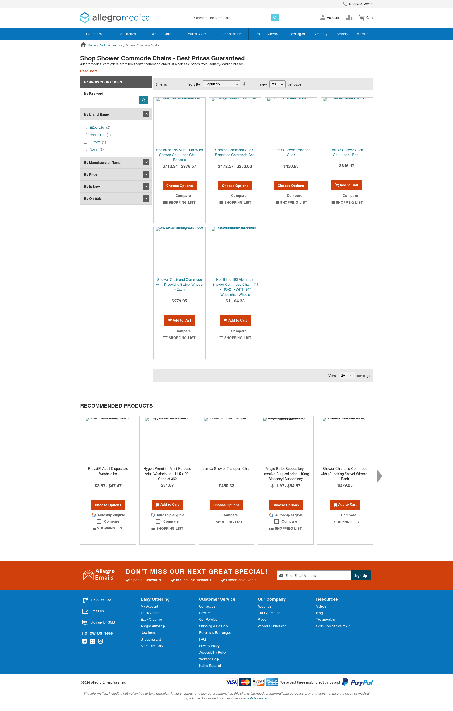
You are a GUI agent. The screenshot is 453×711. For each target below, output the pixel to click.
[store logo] (115, 17)
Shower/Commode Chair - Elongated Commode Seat (235, 152)
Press (262, 619)
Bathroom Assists (111, 45)
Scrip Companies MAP (333, 626)
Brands (342, 33)
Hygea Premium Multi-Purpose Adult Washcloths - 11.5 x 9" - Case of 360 (167, 473)
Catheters (94, 33)
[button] (322, 17)
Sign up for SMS (103, 622)
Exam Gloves (267, 33)
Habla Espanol (210, 665)
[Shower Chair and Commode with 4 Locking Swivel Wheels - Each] (345, 439)
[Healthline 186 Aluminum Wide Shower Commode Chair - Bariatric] (179, 121)
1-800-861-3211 (360, 4)
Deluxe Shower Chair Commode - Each (346, 152)
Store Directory (152, 645)
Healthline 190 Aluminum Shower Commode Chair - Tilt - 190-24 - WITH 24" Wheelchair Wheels (235, 287)
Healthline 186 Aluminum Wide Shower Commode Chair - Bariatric (179, 154)
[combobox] (235, 17)
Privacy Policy (209, 645)
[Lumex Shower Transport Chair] (291, 121)
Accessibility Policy (213, 652)
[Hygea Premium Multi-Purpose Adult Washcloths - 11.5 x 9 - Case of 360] (167, 439)
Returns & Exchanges (215, 632)
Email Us (97, 610)
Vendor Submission (272, 626)
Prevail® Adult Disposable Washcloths (108, 471)
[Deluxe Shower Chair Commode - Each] (347, 121)
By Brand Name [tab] (96, 114)
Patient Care (197, 33)
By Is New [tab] (92, 186)
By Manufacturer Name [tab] (102, 162)
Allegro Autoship (153, 626)
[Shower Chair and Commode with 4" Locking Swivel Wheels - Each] (179, 250)
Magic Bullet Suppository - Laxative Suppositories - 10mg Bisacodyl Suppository (285, 473)
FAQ (202, 639)
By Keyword (93, 93)
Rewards (205, 612)
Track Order (150, 612)
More (361, 33)
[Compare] (350, 17)
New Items (148, 632)
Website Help (209, 659)
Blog (319, 612)
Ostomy (321, 33)
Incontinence (126, 33)
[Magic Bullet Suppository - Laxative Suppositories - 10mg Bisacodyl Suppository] (285, 439)
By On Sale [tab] (93, 198)
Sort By (194, 84)
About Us (264, 606)
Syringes (298, 33)
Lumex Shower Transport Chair (291, 152)
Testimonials (325, 619)
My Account (149, 606)
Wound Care (161, 33)
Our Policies (208, 619)
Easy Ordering (151, 619)
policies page (257, 698)
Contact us (207, 606)
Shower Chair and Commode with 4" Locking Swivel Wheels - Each (179, 284)
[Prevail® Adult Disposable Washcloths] (108, 439)
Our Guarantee (269, 612)
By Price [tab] (90, 174)
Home (92, 45)
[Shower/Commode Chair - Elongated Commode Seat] (235, 121)
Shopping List (151, 639)
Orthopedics (231, 33)
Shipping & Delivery (213, 626)
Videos (321, 606)
